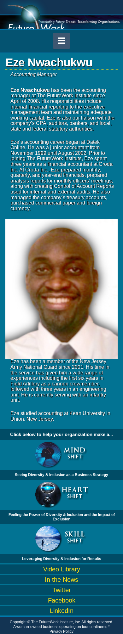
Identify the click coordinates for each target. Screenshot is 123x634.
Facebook (61, 600)
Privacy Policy (61, 631)
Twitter (61, 589)
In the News (61, 579)
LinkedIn (61, 610)
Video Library (61, 569)
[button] (61, 41)
